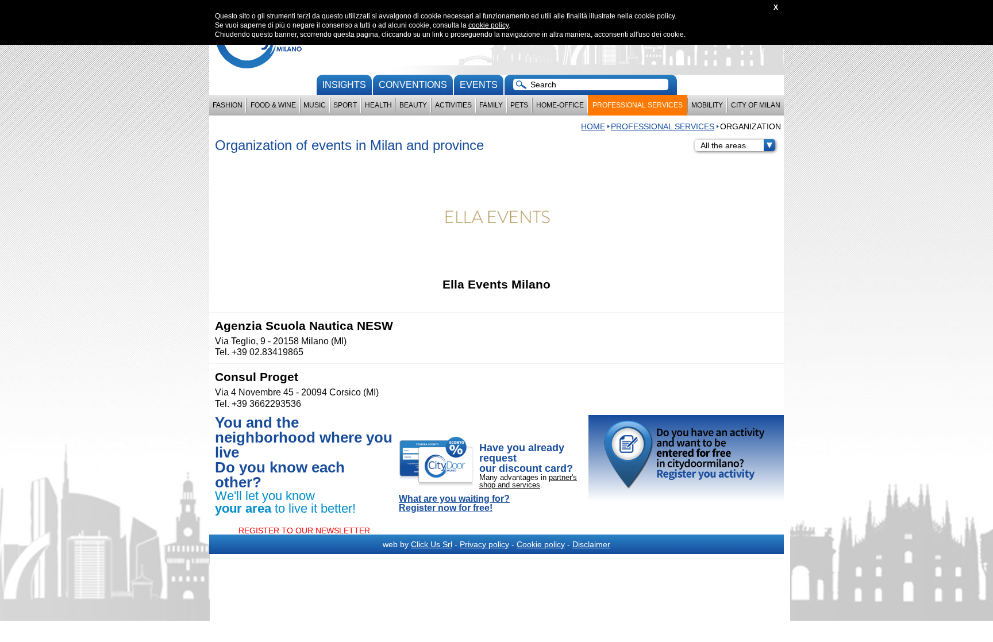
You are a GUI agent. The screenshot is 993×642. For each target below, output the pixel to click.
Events (479, 85)
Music (314, 105)
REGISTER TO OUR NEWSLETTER (304, 530)
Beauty (413, 105)
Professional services (637, 105)
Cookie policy (541, 544)
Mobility (707, 105)
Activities (453, 105)
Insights (344, 85)
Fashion (228, 105)
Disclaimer (591, 544)
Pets (519, 105)
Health (378, 105)
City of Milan (755, 105)
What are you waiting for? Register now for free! (454, 503)
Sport (345, 105)
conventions (413, 85)
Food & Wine (273, 105)
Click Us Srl (431, 544)
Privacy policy (484, 544)
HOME (593, 126)
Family (491, 105)
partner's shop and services (528, 481)
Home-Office (560, 105)
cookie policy (488, 25)
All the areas (723, 145)
